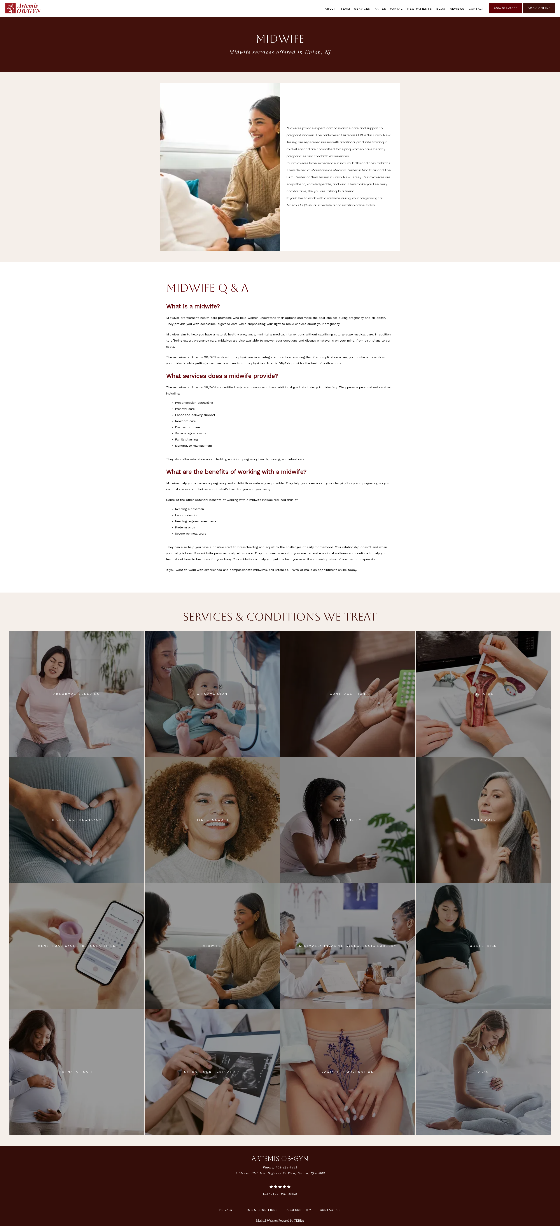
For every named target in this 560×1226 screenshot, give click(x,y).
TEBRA (299, 1220)
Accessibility (299, 1210)
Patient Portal (388, 8)
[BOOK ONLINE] (539, 12)
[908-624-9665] (506, 12)
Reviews (457, 8)
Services (362, 8)
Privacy (226, 1210)
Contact (476, 8)
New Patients (419, 8)
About (330, 8)
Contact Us (330, 1210)
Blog (440, 8)
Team (345, 8)
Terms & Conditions (259, 1210)
